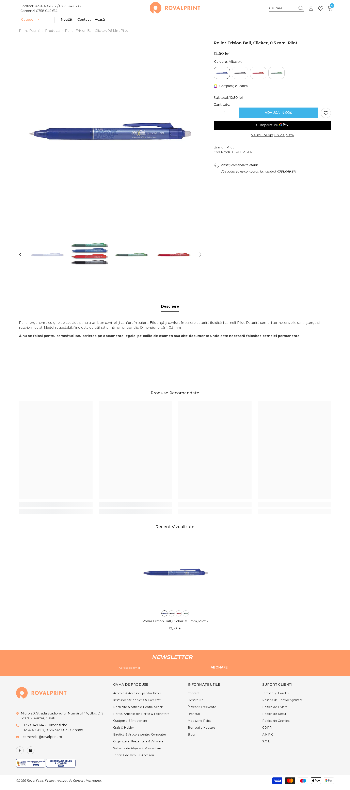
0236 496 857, (34, 730)
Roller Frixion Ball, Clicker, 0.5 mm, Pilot (175, 621)
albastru (164, 613)
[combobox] (282, 8)
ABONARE (219, 667)
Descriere (170, 306)
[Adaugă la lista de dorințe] (326, 113)
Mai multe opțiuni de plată (272, 135)
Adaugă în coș (278, 113)
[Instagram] (30, 750)
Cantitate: (222, 105)
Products (52, 31)
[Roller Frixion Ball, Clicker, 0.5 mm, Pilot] (175, 572)
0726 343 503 (70, 6)
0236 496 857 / (47, 6)
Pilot (230, 147)
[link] (56, 504)
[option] (110, 131)
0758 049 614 (46, 11)
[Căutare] (286, 8)
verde (186, 613)
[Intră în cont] (311, 8)
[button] (20, 255)
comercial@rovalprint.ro (42, 737)
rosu (179, 613)
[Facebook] (20, 750)
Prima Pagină (30, 31)
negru (172, 613)
